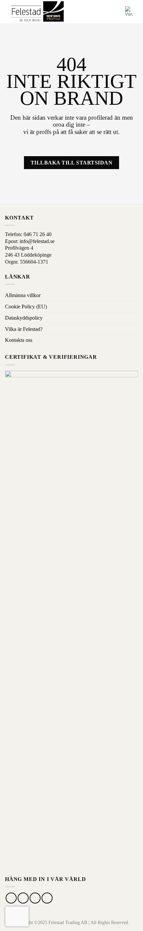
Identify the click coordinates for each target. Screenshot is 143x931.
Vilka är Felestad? (24, 329)
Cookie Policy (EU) (26, 306)
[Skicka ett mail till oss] (35, 898)
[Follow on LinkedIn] (47, 898)
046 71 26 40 (38, 234)
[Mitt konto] (117, 11)
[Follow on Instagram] (23, 898)
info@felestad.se (37, 241)
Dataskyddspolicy (24, 318)
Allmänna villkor (23, 295)
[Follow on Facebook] (11, 898)
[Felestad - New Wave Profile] (38, 12)
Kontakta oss (18, 340)
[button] (105, 11)
